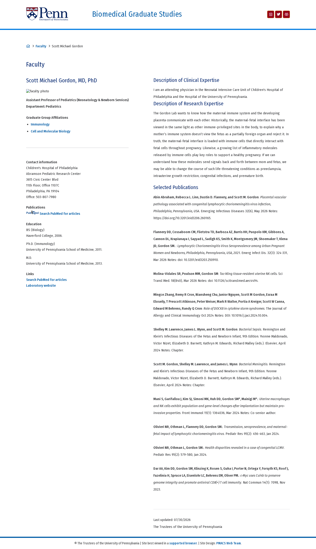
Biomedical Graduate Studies (137, 14)
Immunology (40, 124)
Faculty (41, 46)
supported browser (183, 543)
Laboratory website (41, 285)
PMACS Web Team (228, 543)
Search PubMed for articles (59, 214)
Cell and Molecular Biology (50, 131)
